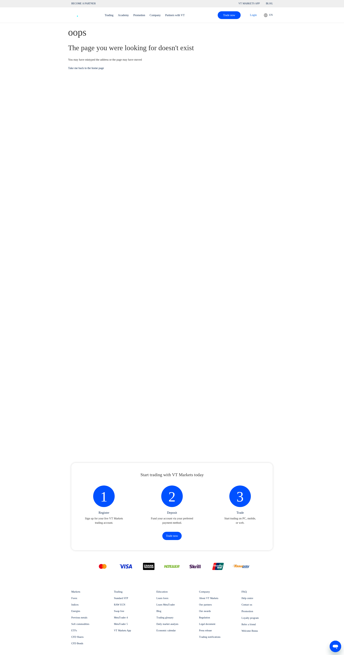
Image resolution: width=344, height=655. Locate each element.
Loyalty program (250, 618)
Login (253, 15)
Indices (74, 604)
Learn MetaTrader (165, 604)
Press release (205, 630)
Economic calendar (166, 630)
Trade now (229, 15)
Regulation (204, 617)
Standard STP (121, 598)
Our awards (205, 611)
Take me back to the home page (86, 68)
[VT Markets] (84, 14)
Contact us (247, 604)
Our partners (205, 604)
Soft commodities (80, 624)
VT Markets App (122, 630)
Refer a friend (249, 624)
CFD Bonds (77, 643)
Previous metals (79, 617)
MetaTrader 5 (121, 624)
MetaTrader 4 (121, 617)
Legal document (207, 624)
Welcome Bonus (250, 631)
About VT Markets (208, 598)
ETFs (74, 630)
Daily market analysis (167, 624)
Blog (158, 611)
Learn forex (162, 598)
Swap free (119, 611)
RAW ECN (119, 604)
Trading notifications (209, 637)
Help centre (247, 598)
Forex (74, 598)
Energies (75, 611)
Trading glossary (164, 617)
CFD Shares (77, 637)
